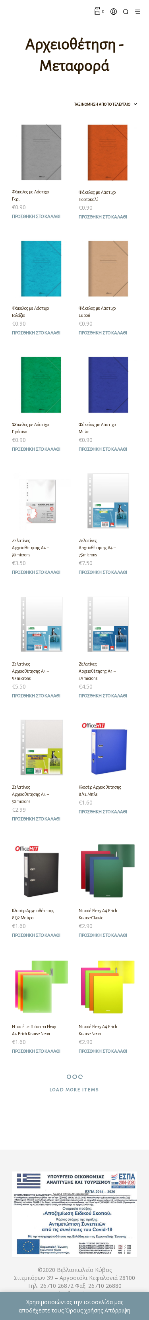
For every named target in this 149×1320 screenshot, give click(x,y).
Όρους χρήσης (84, 1310)
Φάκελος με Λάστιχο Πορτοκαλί (97, 196)
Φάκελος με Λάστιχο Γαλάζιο (30, 312)
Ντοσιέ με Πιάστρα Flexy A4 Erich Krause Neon (34, 1030)
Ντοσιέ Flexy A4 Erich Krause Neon (98, 1030)
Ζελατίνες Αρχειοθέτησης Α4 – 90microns (30, 547)
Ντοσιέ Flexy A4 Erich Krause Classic (98, 914)
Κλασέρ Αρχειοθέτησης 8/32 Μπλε (100, 791)
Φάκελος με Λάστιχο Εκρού (97, 312)
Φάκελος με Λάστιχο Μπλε (97, 428)
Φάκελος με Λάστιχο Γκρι (30, 195)
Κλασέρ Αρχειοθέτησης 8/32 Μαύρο (33, 914)
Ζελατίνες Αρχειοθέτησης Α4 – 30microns (30, 794)
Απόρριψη (117, 1310)
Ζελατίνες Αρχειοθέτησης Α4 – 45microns (97, 671)
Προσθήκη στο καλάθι (36, 216)
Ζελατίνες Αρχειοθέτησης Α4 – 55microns (30, 671)
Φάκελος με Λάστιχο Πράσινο (30, 428)
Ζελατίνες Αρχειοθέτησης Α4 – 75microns (97, 547)
